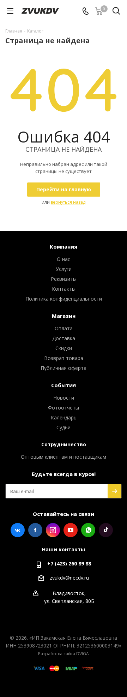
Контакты (63, 288)
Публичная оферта (63, 368)
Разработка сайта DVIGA (63, 654)
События (63, 385)
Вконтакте (18, 530)
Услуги (64, 269)
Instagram (53, 530)
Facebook (35, 530)
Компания (63, 246)
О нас (63, 259)
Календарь (64, 417)
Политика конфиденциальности (63, 298)
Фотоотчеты (63, 407)
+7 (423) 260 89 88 (69, 563)
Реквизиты (64, 278)
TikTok (106, 530)
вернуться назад (68, 202)
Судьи (63, 427)
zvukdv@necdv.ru (69, 577)
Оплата (64, 328)
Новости (63, 397)
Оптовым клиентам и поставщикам (63, 456)
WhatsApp (88, 530)
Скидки (63, 348)
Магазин (63, 315)
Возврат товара (63, 358)
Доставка (63, 338)
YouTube (71, 530)
